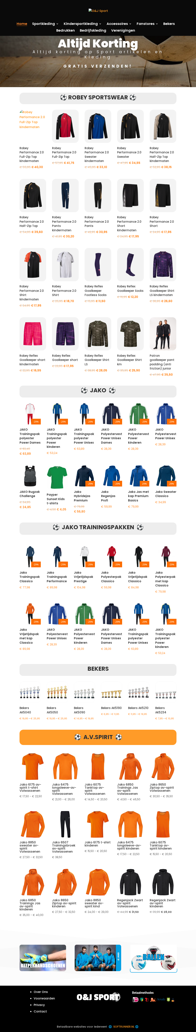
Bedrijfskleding (93, 31)
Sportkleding (43, 24)
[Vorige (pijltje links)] (6, 516)
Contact (40, 1011)
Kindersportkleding (81, 24)
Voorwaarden (44, 998)
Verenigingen (123, 31)
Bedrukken (65, 31)
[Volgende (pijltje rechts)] (189, 516)
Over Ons (41, 992)
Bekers (169, 24)
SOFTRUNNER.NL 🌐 (126, 1027)
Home (22, 24)
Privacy (39, 1005)
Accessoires (117, 24)
